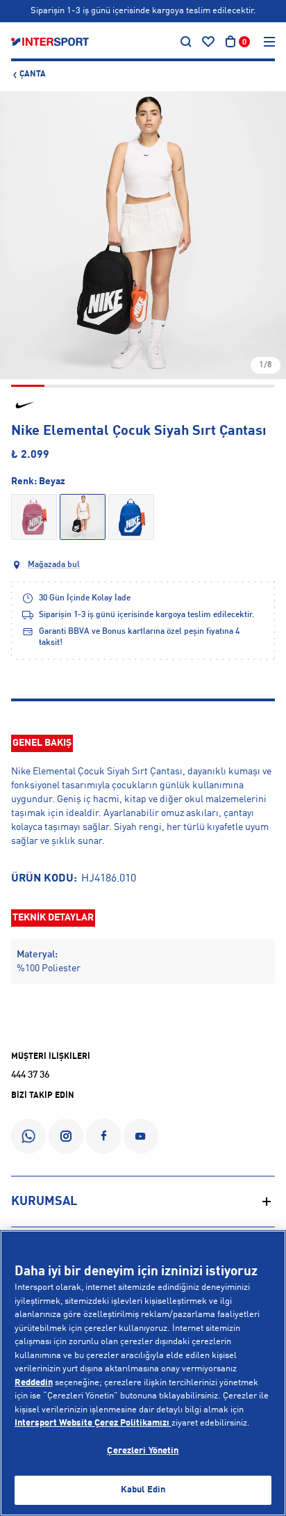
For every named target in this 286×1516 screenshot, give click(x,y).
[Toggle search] (186, 41)
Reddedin (34, 1382)
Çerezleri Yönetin (142, 1450)
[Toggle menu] (269, 41)
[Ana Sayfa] (50, 42)
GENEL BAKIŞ (42, 743)
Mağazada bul (54, 565)
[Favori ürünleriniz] (208, 41)
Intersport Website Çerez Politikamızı (93, 1423)
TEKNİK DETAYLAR (53, 918)
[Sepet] (230, 41)
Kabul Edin (143, 1489)
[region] (143, 1373)
